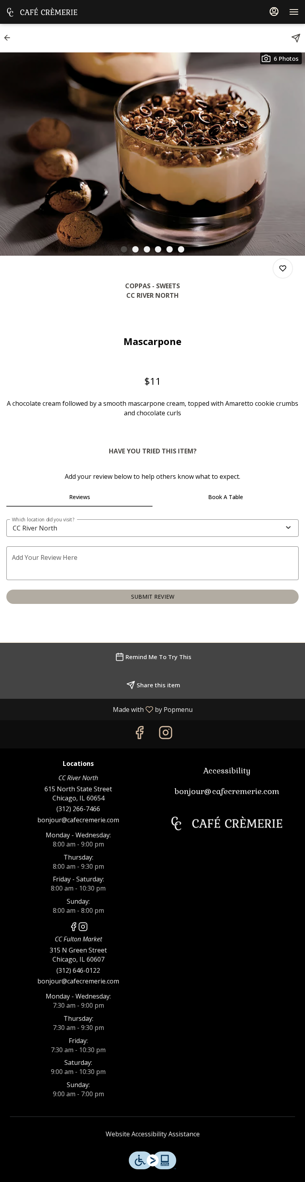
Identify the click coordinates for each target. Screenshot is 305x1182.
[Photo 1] (124, 249)
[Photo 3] (147, 249)
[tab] (79, 497)
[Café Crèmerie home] (42, 12)
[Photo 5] (169, 249)
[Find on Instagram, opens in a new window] (165, 734)
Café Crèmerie (226, 823)
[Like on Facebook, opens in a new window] (139, 734)
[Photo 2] (135, 249)
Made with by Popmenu (99, 709)
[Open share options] (296, 38)
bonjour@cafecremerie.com (78, 820)
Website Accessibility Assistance (153, 1134)
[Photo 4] (158, 249)
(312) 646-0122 (78, 970)
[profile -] (274, 11)
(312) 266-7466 (78, 808)
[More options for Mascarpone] (282, 268)
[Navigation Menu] (294, 12)
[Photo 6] (181, 249)
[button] (9, 37)
